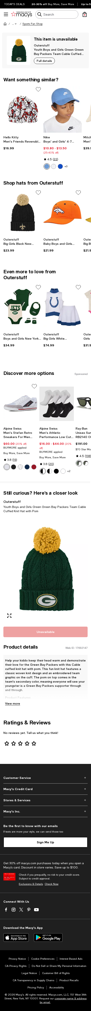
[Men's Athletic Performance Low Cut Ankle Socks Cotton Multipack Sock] (56, 404)
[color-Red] (33, 466)
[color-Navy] (27, 466)
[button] (14, 24)
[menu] (5, 14)
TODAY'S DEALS (14, 4)
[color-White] (53, 166)
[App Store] (16, 937)
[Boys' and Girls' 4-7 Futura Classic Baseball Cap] (62, 109)
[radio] (46, 166)
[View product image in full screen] (9, 615)
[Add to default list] (38, 89)
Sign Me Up (45, 842)
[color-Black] (13, 466)
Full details (44, 61)
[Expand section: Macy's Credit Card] (45, 789)
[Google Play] (48, 937)
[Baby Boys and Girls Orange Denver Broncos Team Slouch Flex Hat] (62, 212)
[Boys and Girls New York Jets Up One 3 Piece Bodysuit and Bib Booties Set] (22, 307)
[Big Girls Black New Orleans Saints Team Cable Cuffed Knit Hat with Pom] (22, 212)
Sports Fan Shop (32, 23)
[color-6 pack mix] (42, 471)
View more (12, 703)
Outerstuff (42, 45)
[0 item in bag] (85, 14)
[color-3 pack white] (63, 471)
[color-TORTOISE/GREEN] (85, 463)
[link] (22, 142)
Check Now (51, 884)
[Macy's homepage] (5, 24)
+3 (66, 166)
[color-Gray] (20, 466)
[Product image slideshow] (45, 569)
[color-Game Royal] (60, 166)
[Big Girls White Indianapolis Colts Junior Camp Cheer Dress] (62, 307)
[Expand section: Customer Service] (45, 777)
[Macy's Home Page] (21, 14)
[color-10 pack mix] (49, 471)
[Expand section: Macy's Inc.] (45, 811)
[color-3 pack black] (56, 471)
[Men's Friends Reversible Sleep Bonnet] (22, 109)
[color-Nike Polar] (46, 166)
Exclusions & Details (31, 884)
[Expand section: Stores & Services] (45, 800)
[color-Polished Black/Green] (78, 463)
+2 (68, 471)
